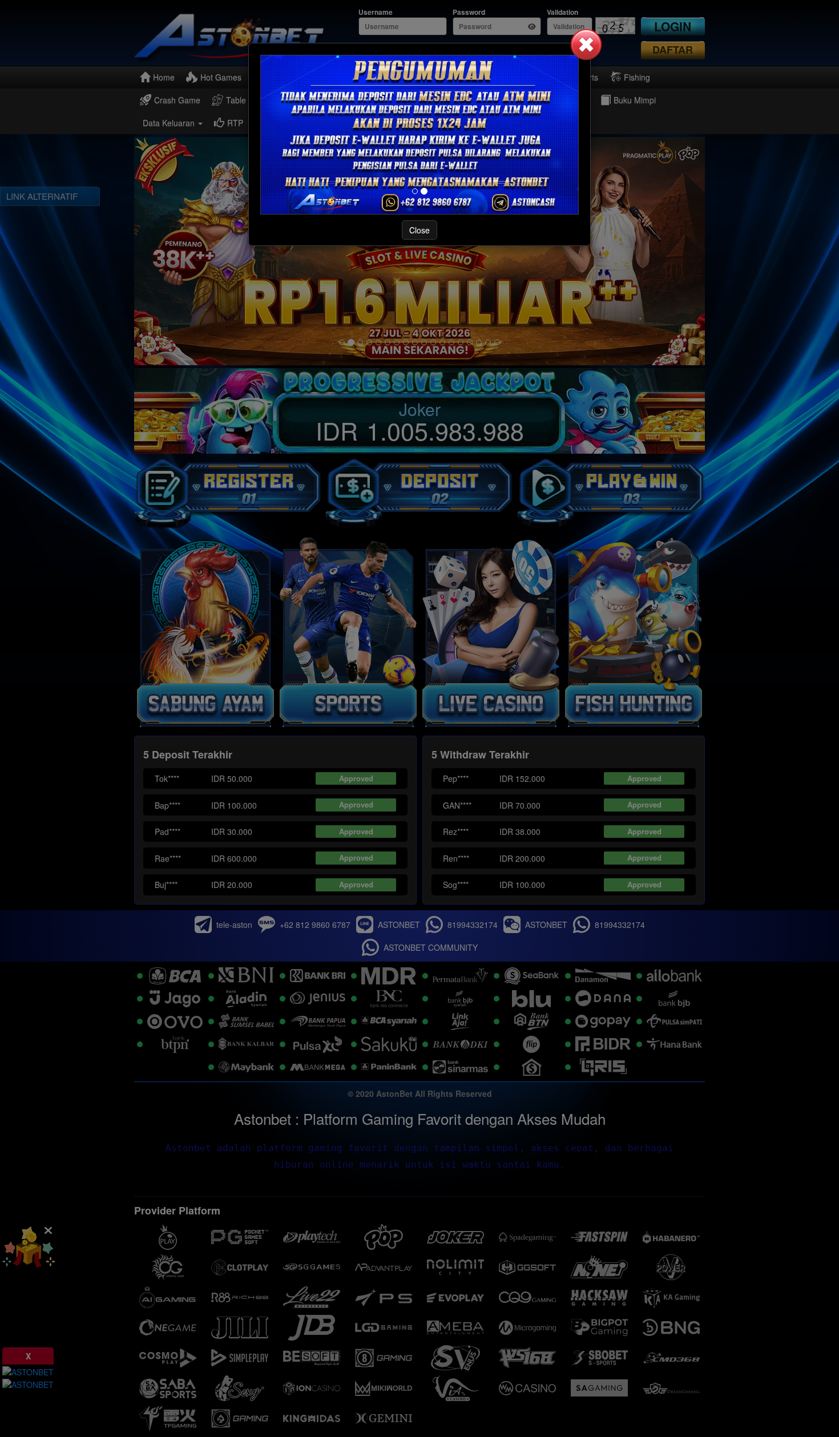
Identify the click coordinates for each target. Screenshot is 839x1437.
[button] (586, 44)
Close (419, 230)
